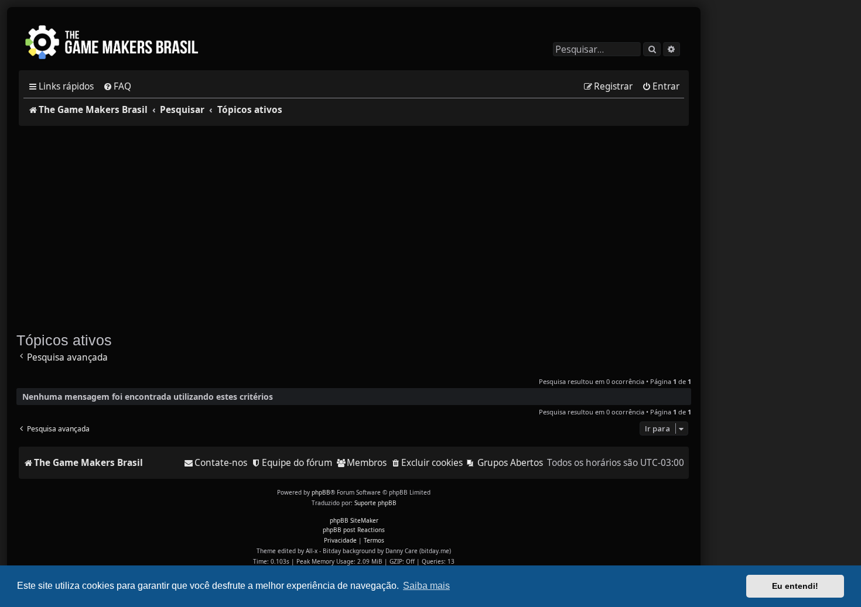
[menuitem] (117, 87)
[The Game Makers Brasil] (117, 43)
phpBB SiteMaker (354, 520)
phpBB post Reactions (354, 530)
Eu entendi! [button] (795, 586)
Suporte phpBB (375, 503)
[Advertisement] (353, 223)
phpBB (321, 492)
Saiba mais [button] (426, 586)
